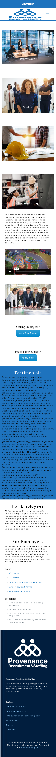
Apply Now (28, 357)
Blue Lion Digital (30, 747)
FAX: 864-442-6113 (16, 711)
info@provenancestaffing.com (23, 716)
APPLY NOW (28, 4)
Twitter (10, 725)
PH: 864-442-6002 (16, 706)
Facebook (11, 720)
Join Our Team (28, 333)
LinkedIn (10, 729)
